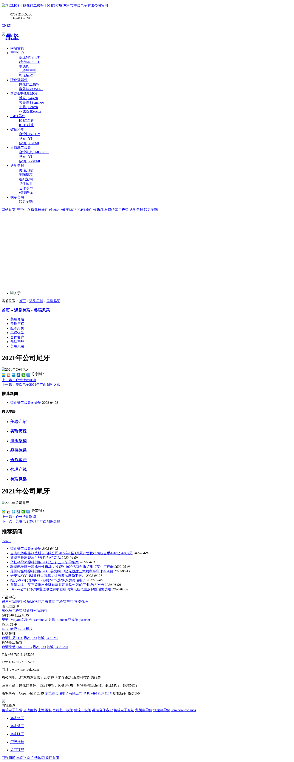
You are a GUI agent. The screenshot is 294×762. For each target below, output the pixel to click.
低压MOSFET (12, 602)
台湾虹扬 (30, 710)
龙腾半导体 (143, 710)
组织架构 (17, 328)
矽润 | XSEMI (48, 638)
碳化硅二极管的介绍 (25, 402)
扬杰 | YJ (30, 638)
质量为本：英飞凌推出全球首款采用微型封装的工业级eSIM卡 (57, 585)
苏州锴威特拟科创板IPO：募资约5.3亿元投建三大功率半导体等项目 (61, 571)
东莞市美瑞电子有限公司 (64, 693)
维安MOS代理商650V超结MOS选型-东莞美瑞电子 (48, 580)
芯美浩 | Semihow (34, 620)
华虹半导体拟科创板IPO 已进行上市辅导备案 (44, 562)
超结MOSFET (33, 602)
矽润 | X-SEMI (57, 647)
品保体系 (17, 333)
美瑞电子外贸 (12, 710)
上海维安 (45, 710)
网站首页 (17, 48)
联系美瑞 (17, 197)
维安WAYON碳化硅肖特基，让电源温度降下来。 (47, 576)
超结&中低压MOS (24, 93)
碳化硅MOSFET (35, 611)
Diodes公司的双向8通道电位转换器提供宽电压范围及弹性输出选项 (60, 589)
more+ (6, 541)
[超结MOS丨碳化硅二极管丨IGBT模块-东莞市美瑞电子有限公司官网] (55, 5)
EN (9, 25)
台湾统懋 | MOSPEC (17, 647)
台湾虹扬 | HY (12, 638)
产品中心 (17, 53)
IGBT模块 (25, 629)
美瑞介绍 (17, 319)
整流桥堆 (81, 602)
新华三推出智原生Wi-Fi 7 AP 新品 (35, 557)
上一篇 (19, 380)
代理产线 (17, 342)
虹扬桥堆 (17, 129)
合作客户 (17, 337)
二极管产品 (64, 602)
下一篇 (31, 384)
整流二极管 (82, 710)
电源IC (50, 602)
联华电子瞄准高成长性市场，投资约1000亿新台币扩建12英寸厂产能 (62, 566)
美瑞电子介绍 (124, 710)
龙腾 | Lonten (57, 620)
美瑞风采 (53, 301)
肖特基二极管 (20, 147)
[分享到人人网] (18, 375)
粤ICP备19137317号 (98, 693)
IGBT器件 (17, 116)
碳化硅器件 (19, 80)
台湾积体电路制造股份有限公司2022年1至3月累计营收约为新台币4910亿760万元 (71, 553)
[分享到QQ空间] (3, 375)
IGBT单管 (9, 629)
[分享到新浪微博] (8, 375)
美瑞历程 (17, 324)
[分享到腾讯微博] (13, 375)
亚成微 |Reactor (79, 620)
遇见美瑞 (17, 165)
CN (4, 25)
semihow (177, 710)
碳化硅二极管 (12, 611)
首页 (22, 301)
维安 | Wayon (11, 620)
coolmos (190, 710)
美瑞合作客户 (102, 710)
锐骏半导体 (161, 710)
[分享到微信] (23, 375)
